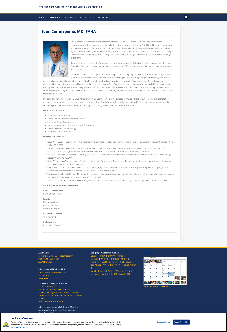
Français (120, 256)
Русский (104, 259)
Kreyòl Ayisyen (129, 265)
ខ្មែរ (128, 274)
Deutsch (102, 271)
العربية (93, 271)
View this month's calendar (156, 286)
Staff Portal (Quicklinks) (48, 259)
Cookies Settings (163, 322)
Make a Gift (43, 278)
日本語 (110, 265)
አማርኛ (102, 256)
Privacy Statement (72, 292)
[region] (113, 322)
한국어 (118, 265)
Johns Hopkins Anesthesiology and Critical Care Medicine (70, 6)
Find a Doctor (44, 275)
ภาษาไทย (95, 274)
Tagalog (94, 259)
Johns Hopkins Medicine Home (52, 272)
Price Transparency (47, 286)
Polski (110, 271)
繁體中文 (111, 256)
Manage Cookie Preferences (51, 301)
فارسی (104, 274)
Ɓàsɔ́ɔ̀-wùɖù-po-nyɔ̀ (110, 262)
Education (69, 17)
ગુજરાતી (128, 271)
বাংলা (104, 265)
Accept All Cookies (181, 322)
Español (94, 256)
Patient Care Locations (60, 289)
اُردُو (110, 274)
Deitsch (122, 274)
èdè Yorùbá (96, 265)
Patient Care (86, 17)
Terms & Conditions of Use (50, 295)
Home (41, 17)
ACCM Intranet (45, 262)
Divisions (54, 17)
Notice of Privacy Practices (50, 292)
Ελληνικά (119, 271)
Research (102, 17)
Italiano (124, 259)
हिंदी (115, 274)
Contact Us (43, 289)
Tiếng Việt (95, 262)
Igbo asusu (126, 262)
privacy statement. (21, 327)
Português (114, 259)
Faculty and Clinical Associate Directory (55, 256)
